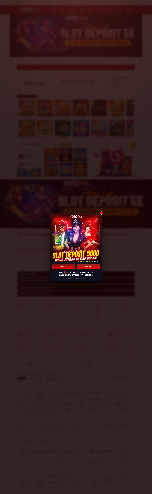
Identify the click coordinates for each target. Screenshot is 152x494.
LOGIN (63, 266)
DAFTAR (88, 266)
